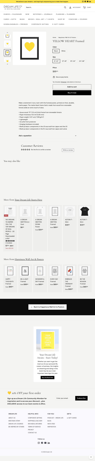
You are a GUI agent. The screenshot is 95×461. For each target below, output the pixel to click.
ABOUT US (12, 418)
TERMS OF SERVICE (34, 427)
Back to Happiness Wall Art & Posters (48, 307)
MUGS (22, 19)
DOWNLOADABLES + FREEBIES (16, 24)
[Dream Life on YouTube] (45, 443)
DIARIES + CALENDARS (13, 14)
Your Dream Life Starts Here (28, 199)
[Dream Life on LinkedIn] (49, 443)
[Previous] (7, 33)
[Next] (7, 63)
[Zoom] (29, 48)
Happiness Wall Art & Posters (67, 37)
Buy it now (72, 93)
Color (55, 47)
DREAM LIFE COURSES (16, 424)
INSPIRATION (52, 427)
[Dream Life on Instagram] (39, 443)
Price (55, 68)
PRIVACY (31, 430)
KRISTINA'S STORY (14, 421)
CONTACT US (32, 433)
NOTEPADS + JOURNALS (42, 14)
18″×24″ (73, 61)
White (63, 51)
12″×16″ (64, 61)
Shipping (63, 82)
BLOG (49, 421)
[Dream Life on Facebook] (42, 443)
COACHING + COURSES (78, 19)
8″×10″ (56, 61)
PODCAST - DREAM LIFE (55, 418)
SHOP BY (61, 19)
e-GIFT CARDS (58, 24)
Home (54, 37)
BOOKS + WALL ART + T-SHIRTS (41, 19)
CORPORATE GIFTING (40, 24)
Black (56, 51)
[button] (10, 241)
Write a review (68, 150)
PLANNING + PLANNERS (65, 14)
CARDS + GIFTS (10, 19)
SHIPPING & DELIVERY (35, 421)
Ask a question (25, 135)
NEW (27, 14)
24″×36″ (82, 61)
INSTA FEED (51, 424)
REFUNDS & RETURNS (35, 424)
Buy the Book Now (47, 377)
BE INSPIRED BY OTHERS (16, 427)
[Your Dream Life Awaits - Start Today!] (47, 340)
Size (54, 57)
